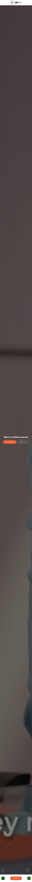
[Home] (16, 3)
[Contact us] (3, 878)
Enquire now (16, 878)
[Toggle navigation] (29, 878)
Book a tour (23, 442)
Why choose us (10, 442)
